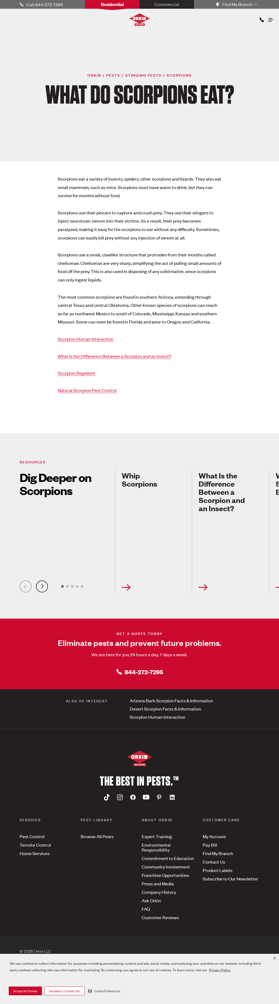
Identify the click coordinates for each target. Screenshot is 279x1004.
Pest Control (32, 836)
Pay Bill (210, 845)
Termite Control (35, 845)
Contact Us (214, 862)
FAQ (146, 909)
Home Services (35, 853)
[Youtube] (146, 797)
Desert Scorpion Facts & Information (165, 709)
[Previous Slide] (26, 586)
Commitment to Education (168, 858)
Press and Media (158, 883)
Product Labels (217, 870)
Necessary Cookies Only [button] (64, 990)
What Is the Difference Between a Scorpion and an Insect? (114, 356)
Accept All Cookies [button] (25, 990)
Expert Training (157, 836)
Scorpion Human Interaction (85, 339)
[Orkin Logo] (139, 19)
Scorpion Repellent (76, 373)
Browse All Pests (97, 836)
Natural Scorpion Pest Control (87, 390)
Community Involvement (166, 867)
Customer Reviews (160, 917)
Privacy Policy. (220, 969)
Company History (159, 892)
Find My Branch (218, 853)
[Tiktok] (107, 797)
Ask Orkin (151, 900)
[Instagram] (120, 797)
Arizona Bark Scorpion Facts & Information (171, 700)
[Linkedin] (172, 797)
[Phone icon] (261, 18)
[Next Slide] (42, 586)
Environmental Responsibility (156, 847)
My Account (214, 836)
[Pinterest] (159, 797)
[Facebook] (133, 797)
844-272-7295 (144, 672)
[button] (104, 991)
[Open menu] (270, 18)
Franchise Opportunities (165, 875)
